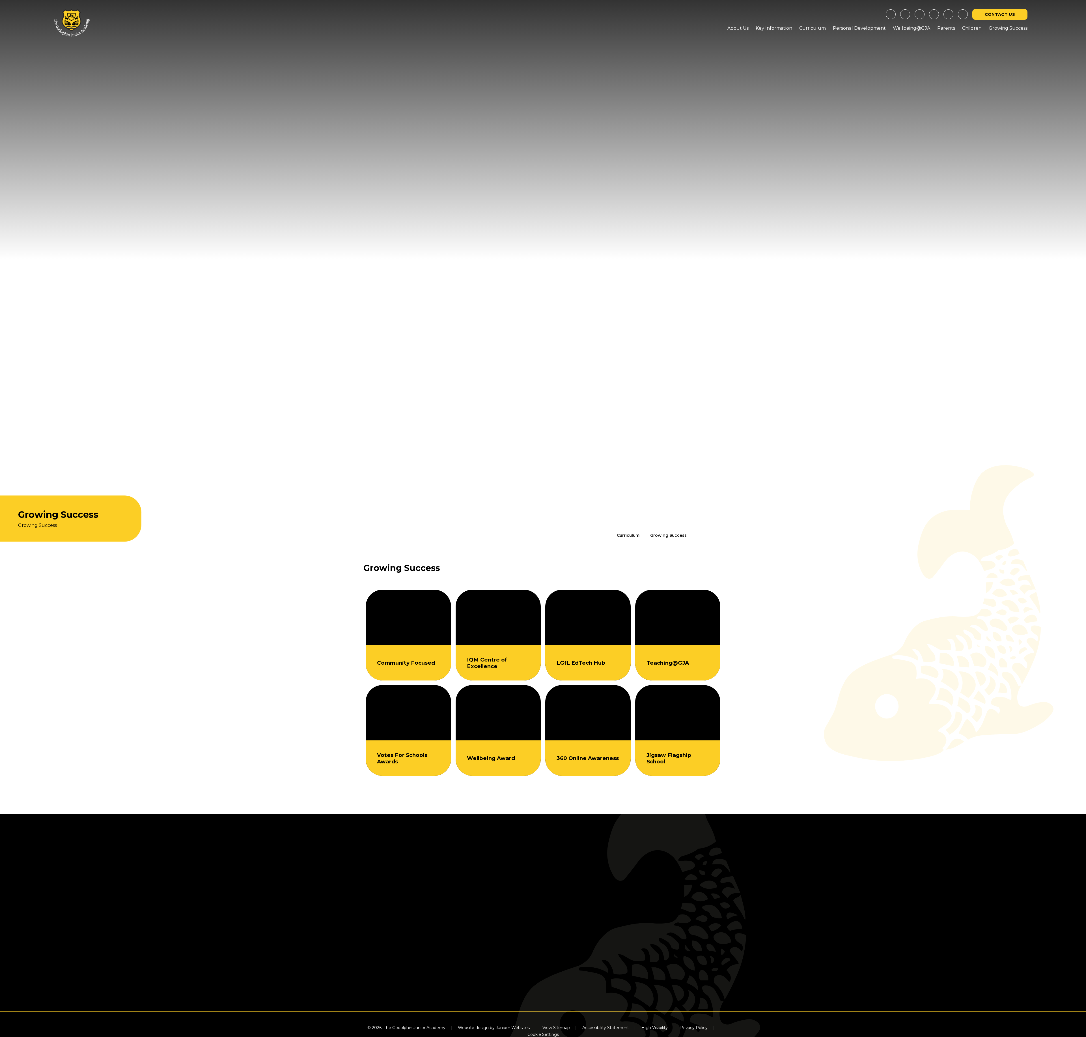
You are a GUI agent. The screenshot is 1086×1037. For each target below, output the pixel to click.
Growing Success (668, 535)
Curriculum (628, 535)
